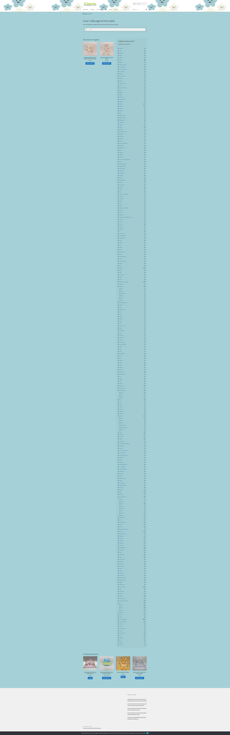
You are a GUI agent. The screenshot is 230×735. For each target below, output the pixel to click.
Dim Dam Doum (122, 261)
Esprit (120, 321)
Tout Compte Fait (123, 621)
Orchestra (121, 550)
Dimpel (120, 263)
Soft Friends (121, 584)
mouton (122, 508)
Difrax (120, 258)
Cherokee (121, 196)
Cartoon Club (122, 180)
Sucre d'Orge (122, 587)
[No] (228, 733)
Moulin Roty (121, 517)
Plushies (121, 563)
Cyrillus (121, 242)
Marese (120, 480)
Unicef (120, 630)
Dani (120, 245)
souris (122, 429)
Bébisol (121, 124)
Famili (120, 328)
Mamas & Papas (122, 478)
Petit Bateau (122, 554)
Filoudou (121, 335)
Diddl (120, 254)
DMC (120, 272)
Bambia (121, 110)
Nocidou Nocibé (122, 533)
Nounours (121, 543)
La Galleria (121, 446)
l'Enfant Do (121, 441)
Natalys (121, 524)
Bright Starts (122, 147)
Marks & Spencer (122, 485)
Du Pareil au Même (123, 302)
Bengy (120, 127)
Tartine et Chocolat (123, 600)
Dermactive (121, 251)
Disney (120, 268)
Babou (120, 94)
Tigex (120, 617)
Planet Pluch (122, 559)
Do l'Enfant (121, 275)
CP (120, 231)
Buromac (121, 157)
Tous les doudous (122, 619)
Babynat (121, 104)
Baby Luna (121, 97)
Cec (120, 191)
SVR (120, 589)
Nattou (120, 526)
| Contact (116, 9)
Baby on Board (122, 99)
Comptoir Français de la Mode (125, 217)
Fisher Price (121, 337)
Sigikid (120, 582)
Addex (120, 55)
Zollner (121, 644)
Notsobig (121, 536)
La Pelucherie (122, 452)
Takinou (121, 596)
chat (122, 288)
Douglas (121, 284)
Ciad (120, 203)
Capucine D (121, 171)
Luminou (121, 473)
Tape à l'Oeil (122, 598)
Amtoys (121, 62)
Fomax (120, 339)
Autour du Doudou (123, 87)
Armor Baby (121, 71)
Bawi (120, 113)
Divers (120, 270)
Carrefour (121, 175)
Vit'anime (121, 637)
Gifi (120, 358)
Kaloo (120, 416)
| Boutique (92, 9)
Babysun (121, 106)
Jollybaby (121, 411)
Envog (120, 318)
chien (122, 291)
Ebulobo (121, 305)
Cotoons (121, 228)
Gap (120, 349)
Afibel (120, 57)
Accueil (86, 13)
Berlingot (121, 134)
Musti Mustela (122, 522)
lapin (122, 295)
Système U (121, 591)
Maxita (120, 489)
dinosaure (123, 293)
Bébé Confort (122, 120)
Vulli (120, 640)
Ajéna (120, 60)
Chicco (120, 201)
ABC (120, 50)
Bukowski (121, 152)
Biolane (121, 141)
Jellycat (121, 409)
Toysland (121, 624)
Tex (120, 603)
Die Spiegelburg (122, 256)
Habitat (121, 383)
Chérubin (121, 198)
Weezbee (121, 642)
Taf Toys (121, 593)
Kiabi (120, 432)
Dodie (120, 277)
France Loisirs (122, 342)
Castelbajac (121, 184)
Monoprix (121, 494)
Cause (120, 189)
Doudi (120, 279)
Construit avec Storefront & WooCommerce (92, 728)
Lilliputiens (121, 471)
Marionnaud (121, 483)
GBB (120, 351)
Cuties (120, 240)
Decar (120, 249)
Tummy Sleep (122, 628)
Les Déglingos (122, 466)
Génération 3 (122, 353)
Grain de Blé (121, 372)
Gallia (120, 346)
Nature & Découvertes (123, 529)
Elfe (120, 312)
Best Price (121, 136)
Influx (120, 404)
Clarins (120, 205)
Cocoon (121, 212)
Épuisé (90, 678)
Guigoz (120, 379)
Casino (120, 182)
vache (122, 300)
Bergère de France (123, 131)
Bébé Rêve (121, 122)
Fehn (120, 332)
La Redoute (121, 457)
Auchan (120, 80)
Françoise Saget (122, 344)
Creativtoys (121, 233)
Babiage (121, 92)
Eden (120, 307)
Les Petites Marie (123, 469)
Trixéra (120, 626)
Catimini (121, 187)
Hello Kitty (121, 388)
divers (122, 392)
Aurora (120, 85)
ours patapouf (124, 427)
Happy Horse (122, 385)
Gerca (120, 355)
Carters (121, 178)
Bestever (121, 138)
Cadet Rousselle (122, 164)
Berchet (121, 129)
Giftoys (120, 360)
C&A (120, 161)
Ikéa (120, 399)
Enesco (120, 316)
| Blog (105, 9)
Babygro (121, 101)
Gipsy (120, 365)
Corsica (120, 226)
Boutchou (121, 145)
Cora (120, 221)
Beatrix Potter (122, 115)
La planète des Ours (123, 455)
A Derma (121, 48)
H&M (120, 381)
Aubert (120, 78)
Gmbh (120, 369)
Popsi (120, 570)
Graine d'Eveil (122, 374)
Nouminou (121, 540)
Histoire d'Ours (122, 390)
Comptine (121, 214)
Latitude (121, 462)
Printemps (121, 575)
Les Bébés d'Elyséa (123, 464)
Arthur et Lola (122, 76)
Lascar (120, 459)
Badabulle (121, 108)
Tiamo (120, 614)
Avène (120, 90)
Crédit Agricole (122, 235)
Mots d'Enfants (122, 496)
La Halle (121, 448)
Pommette (121, 566)
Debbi (120, 247)
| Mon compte (99, 9)
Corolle (121, 224)
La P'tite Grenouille (123, 450)
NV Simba (121, 545)
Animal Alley (122, 67)
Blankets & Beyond (123, 143)
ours (122, 298)
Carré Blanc (121, 173)
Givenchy (121, 367)
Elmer (120, 314)
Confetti (121, 219)
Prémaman (121, 573)
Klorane (121, 439)
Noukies (121, 538)
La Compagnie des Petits (124, 443)
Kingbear (121, 436)
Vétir (120, 635)
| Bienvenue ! (85, 9)
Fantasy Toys (122, 330)
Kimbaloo (121, 434)
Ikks (120, 402)
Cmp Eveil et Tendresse (124, 208)
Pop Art (121, 568)
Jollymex (121, 413)
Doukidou (121, 286)
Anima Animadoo (122, 64)
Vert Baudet (121, 633)
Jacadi (120, 406)
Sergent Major (122, 580)
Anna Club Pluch (122, 69)
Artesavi (121, 73)
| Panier (110, 9)
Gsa (120, 376)
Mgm (120, 492)
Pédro (120, 552)
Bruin (120, 150)
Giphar (120, 362)
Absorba (121, 53)
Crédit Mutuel (122, 238)
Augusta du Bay (122, 83)
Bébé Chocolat (122, 117)
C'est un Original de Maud (124, 159)
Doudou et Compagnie (124, 281)
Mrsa (120, 520)
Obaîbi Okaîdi (122, 547)
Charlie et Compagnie (123, 194)
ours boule (123, 425)
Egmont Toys (122, 309)
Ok (147, 733)
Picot (120, 557)
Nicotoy (121, 531)
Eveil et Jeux (122, 325)
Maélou (120, 476)
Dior (120, 265)
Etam (120, 323)
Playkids (121, 561)
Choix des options (90, 63)
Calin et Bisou (122, 166)
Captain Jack (122, 168)
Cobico (120, 210)
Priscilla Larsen (122, 577)
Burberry (121, 154)
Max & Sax (121, 487)
